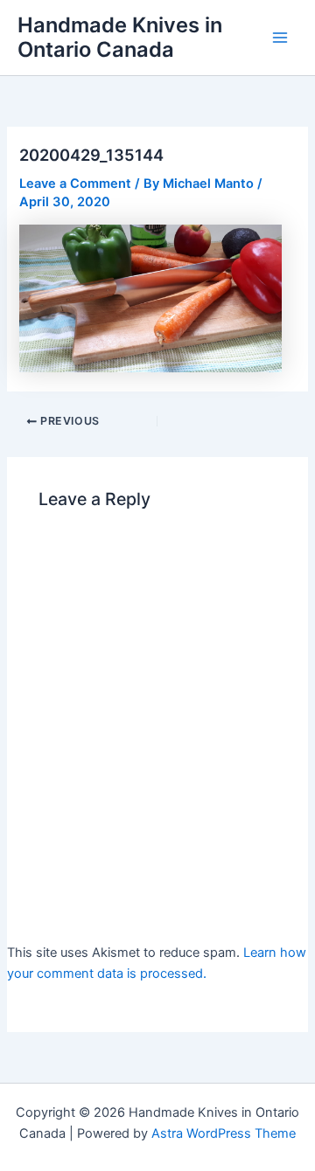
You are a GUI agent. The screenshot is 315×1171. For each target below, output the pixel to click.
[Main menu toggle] (280, 37)
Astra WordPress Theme (223, 1133)
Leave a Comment (75, 183)
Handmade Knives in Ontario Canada (120, 37)
